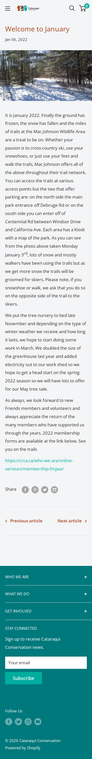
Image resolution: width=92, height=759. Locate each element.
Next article (69, 521)
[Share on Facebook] (25, 489)
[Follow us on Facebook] (8, 721)
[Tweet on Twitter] (44, 489)
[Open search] (72, 8)
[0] (82, 8)
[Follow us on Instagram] (28, 721)
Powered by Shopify (22, 747)
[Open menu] (7, 8)
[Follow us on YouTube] (37, 721)
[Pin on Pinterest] (35, 489)
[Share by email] (54, 489)
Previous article (26, 521)
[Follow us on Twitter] (18, 721)
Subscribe (23, 678)
